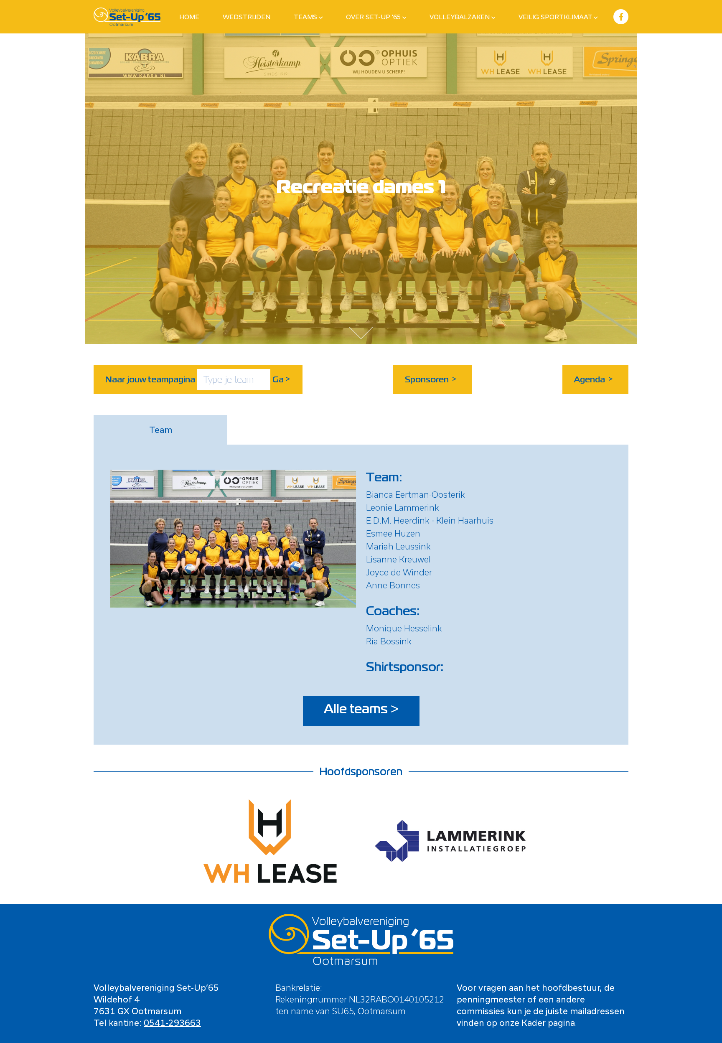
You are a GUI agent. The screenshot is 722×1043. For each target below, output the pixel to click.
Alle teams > (361, 709)
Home (189, 16)
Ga (281, 379)
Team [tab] (160, 430)
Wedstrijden (246, 16)
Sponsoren (431, 379)
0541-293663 (172, 1023)
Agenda (593, 379)
